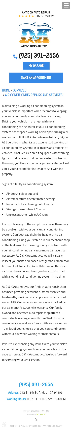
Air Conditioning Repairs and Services (33, 95)
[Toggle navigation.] (66, 5)
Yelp (36, 420)
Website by (36, 415)
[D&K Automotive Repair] (36, 34)
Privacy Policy (29, 411)
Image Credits (42, 411)
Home (6, 90)
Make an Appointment (36, 78)
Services (19, 90)
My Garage (36, 66)
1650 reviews (45, 15)
